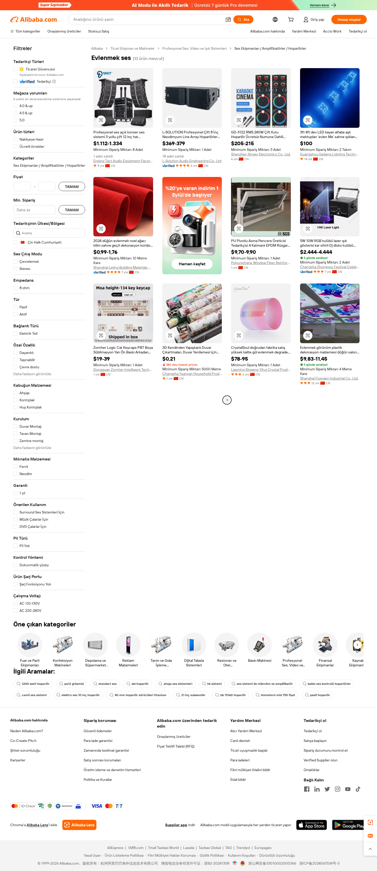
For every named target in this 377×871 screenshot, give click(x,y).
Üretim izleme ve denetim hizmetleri (112, 770)
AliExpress (115, 848)
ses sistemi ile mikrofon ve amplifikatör (265, 684)
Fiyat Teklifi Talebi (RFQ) (175, 746)
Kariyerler (17, 760)
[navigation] (49, 329)
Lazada (188, 848)
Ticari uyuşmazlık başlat (248, 750)
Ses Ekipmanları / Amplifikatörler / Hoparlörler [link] (270, 48)
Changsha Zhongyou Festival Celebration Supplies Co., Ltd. (330, 267)
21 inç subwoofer (193, 695)
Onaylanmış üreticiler (174, 736)
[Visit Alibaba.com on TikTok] (358, 789)
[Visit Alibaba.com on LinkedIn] (317, 789)
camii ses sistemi (34, 695)
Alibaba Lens (37, 825)
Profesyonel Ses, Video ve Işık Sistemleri (194, 48)
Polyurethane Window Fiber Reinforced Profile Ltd (261, 263)
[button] (228, 19)
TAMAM (72, 186)
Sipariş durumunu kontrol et (326, 750)
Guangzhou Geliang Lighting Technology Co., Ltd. (330, 154)
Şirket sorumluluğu (25, 750)
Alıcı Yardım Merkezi (246, 731)
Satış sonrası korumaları (102, 760)
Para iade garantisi (98, 741)
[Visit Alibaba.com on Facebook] (307, 789)
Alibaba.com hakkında (29, 720)
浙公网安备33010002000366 (272, 863)
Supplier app (176, 825)
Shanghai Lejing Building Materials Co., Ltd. (123, 267)
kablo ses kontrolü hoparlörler (329, 684)
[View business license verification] (234, 863)
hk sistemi (214, 684)
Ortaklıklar (312, 770)
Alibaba (97, 48)
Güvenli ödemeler (98, 731)
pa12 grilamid (74, 684)
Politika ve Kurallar (98, 780)
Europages (263, 848)
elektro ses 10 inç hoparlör (81, 695)
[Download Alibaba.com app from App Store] (311, 825)
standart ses (107, 684)
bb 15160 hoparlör (233, 695)
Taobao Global (210, 848)
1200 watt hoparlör (35, 684)
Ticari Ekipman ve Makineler (133, 48)
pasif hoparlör (320, 695)
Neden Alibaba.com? (26, 731)
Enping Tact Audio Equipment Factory (123, 161)
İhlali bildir (238, 780)
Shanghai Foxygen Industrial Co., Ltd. (329, 378)
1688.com (136, 848)
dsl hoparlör (140, 684)
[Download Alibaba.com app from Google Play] (349, 825)
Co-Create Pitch (23, 741)
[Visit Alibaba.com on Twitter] (327, 789)
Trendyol (243, 848)
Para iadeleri (240, 760)
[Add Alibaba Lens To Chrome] (79, 825)
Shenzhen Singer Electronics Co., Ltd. (261, 154)
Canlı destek (240, 741)
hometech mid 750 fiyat (278, 695)
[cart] (292, 20)
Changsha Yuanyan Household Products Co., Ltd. (192, 374)
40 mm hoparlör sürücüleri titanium (140, 695)
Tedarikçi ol (313, 731)
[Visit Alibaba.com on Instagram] (337, 789)
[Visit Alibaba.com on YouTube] (348, 789)
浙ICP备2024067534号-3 (319, 863)
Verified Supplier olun (321, 760)
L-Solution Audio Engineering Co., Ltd (191, 161)
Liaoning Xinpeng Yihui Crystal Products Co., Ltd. (261, 370)
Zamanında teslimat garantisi (106, 750)
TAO (228, 848)
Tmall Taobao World (163, 848)
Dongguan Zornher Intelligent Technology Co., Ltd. (123, 370)
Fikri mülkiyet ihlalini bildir (250, 770)
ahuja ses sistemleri (178, 684)
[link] (370, 822)
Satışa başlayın (315, 741)
